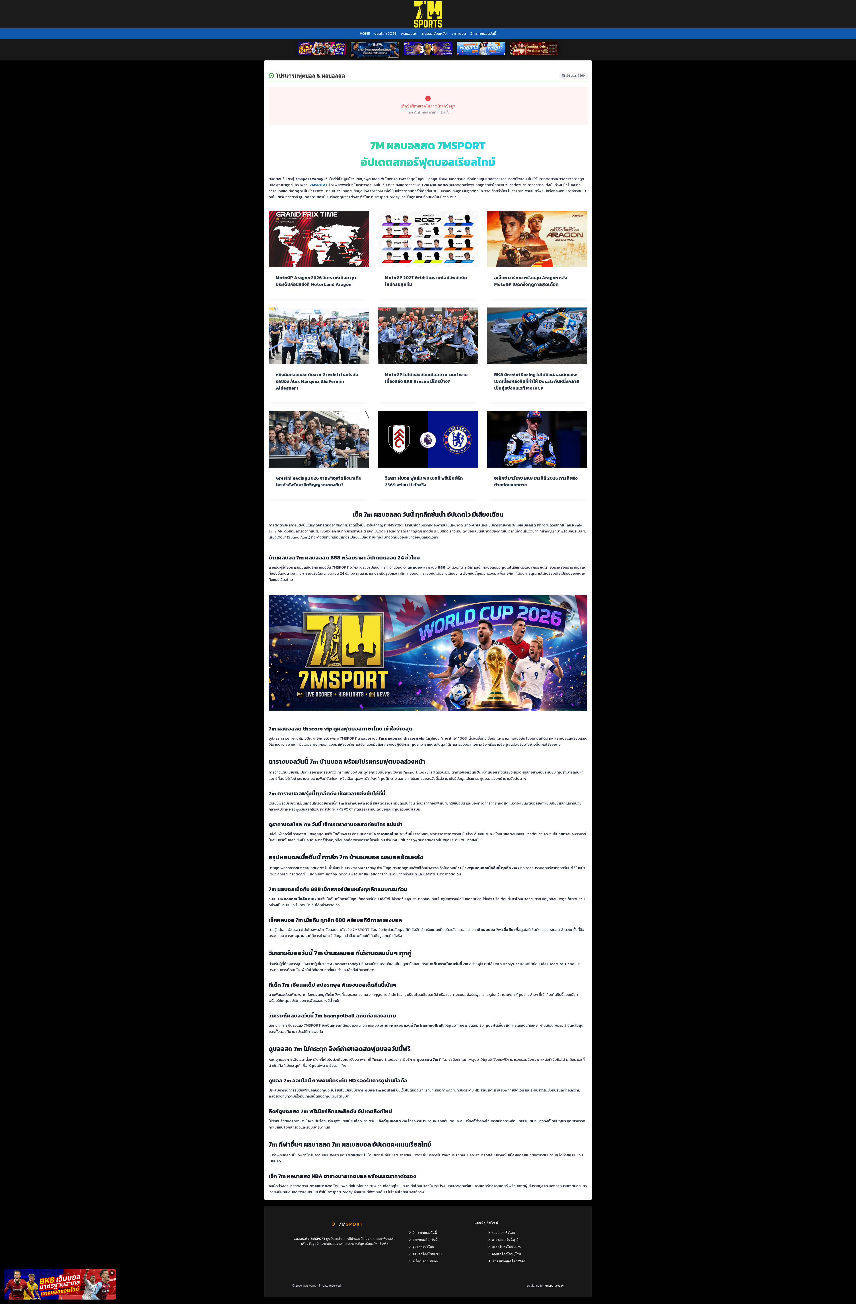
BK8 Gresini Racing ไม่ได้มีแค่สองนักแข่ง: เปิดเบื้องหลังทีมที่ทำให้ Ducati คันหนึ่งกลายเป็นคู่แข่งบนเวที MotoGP (536, 381)
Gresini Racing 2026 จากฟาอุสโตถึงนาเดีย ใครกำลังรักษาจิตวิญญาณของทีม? (319, 481)
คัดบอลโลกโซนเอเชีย (427, 1254)
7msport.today (554, 1285)
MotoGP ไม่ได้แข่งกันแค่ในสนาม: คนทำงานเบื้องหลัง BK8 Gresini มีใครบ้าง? (426, 378)
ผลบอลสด (409, 33)
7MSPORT (318, 185)
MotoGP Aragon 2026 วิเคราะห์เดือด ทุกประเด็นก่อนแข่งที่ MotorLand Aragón (316, 281)
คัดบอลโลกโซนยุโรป (506, 1254)
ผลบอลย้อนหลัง (434, 33)
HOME (365, 33)
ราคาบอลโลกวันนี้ (425, 1240)
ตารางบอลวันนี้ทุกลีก (506, 1240)
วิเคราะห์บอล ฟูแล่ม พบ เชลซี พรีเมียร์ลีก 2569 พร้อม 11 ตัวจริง (424, 481)
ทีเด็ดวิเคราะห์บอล (425, 1261)
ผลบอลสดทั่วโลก (503, 1232)
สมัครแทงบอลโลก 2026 (508, 1261)
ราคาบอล (458, 33)
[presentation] (319, 239)
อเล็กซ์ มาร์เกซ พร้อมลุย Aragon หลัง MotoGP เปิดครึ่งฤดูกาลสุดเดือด (530, 281)
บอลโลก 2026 (385, 33)
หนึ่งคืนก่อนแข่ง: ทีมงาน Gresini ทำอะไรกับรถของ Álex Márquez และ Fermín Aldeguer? (317, 381)
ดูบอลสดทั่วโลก (423, 1247)
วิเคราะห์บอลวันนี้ (483, 33)
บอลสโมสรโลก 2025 (506, 1247)
